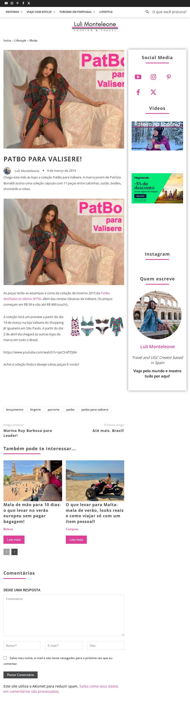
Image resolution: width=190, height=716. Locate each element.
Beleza (8, 529)
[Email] (110, 390)
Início (7, 40)
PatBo (70, 409)
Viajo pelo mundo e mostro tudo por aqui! (157, 373)
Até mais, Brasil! (108, 430)
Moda (33, 40)
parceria (53, 409)
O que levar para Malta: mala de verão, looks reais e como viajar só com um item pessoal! (95, 513)
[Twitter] (29, 3)
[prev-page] (6, 552)
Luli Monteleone (27, 171)
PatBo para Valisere (94, 409)
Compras (72, 529)
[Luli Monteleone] (8, 170)
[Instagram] (12, 3)
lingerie (35, 409)
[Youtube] (6, 3)
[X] (61, 390)
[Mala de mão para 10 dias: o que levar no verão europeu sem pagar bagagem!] (32, 480)
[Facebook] (23, 3)
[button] (164, 12)
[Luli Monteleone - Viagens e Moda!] (95, 26)
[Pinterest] (18, 3)
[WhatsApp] (94, 390)
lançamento (14, 409)
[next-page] (14, 552)
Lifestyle (20, 40)
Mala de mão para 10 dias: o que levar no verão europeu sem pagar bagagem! (32, 513)
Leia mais (14, 540)
